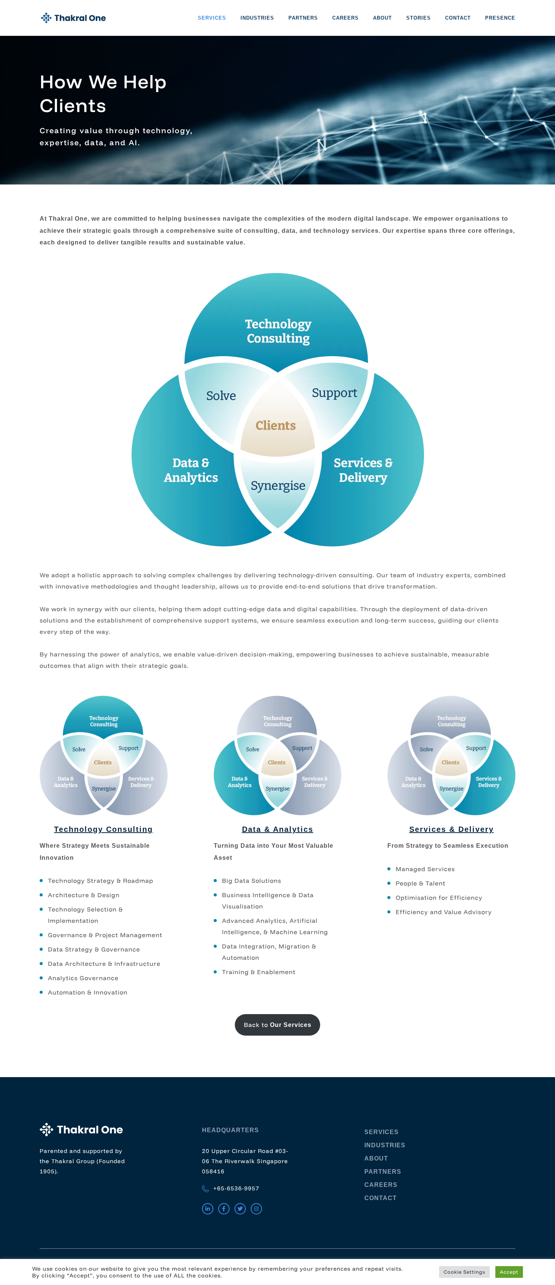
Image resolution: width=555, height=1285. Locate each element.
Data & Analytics (277, 829)
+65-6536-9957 (235, 1188)
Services (212, 18)
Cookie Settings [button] (464, 1272)
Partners (303, 18)
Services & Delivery (451, 829)
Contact (458, 18)
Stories (418, 18)
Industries (257, 18)
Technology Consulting (103, 829)
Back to (277, 1024)
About (382, 18)
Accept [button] (509, 1272)
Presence (500, 18)
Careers (345, 18)
